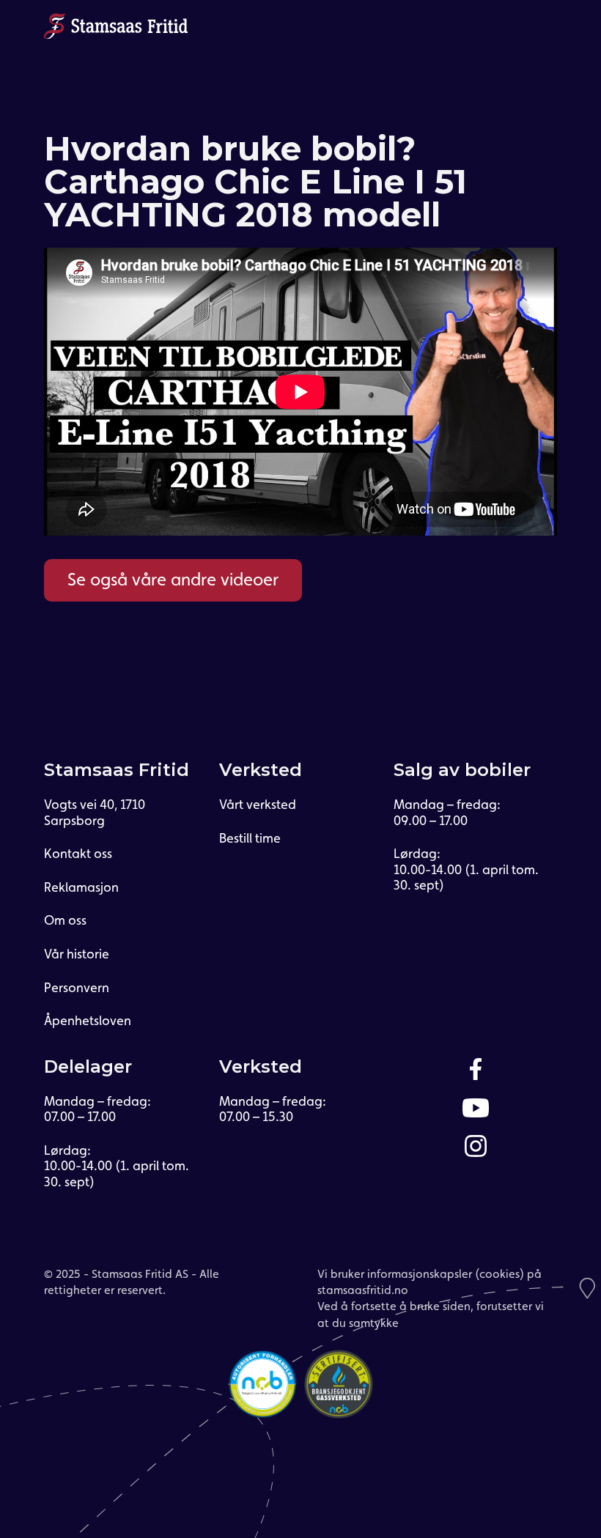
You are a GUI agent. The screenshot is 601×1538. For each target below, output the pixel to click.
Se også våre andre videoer (173, 579)
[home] (116, 25)
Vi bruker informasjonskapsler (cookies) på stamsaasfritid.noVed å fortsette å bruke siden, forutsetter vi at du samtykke (430, 1298)
